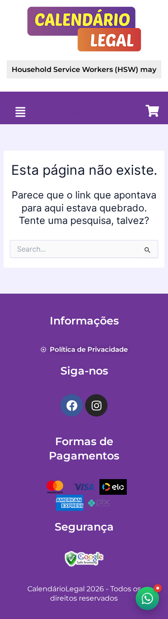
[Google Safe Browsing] (84, 558)
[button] (20, 112)
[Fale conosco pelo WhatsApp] (147, 598)
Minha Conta (91, 113)
